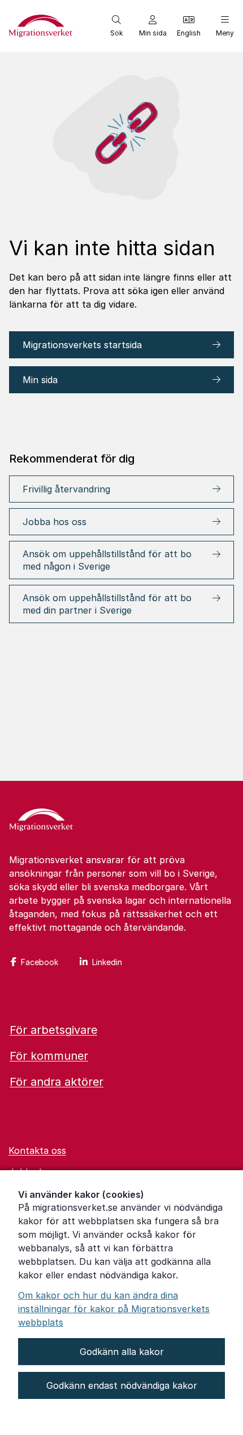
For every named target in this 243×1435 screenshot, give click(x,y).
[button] (116, 26)
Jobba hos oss (54, 521)
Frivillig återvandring (66, 489)
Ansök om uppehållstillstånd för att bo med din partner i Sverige (107, 604)
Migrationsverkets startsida (84, 344)
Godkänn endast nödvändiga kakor (121, 1385)
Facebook (39, 962)
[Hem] (41, 821)
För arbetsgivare (53, 1030)
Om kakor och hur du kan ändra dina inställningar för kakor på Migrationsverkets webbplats (114, 1309)
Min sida (40, 379)
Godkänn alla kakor (122, 1351)
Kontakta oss (37, 1150)
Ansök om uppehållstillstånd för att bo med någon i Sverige (107, 560)
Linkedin (107, 962)
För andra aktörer (56, 1082)
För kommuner (49, 1056)
